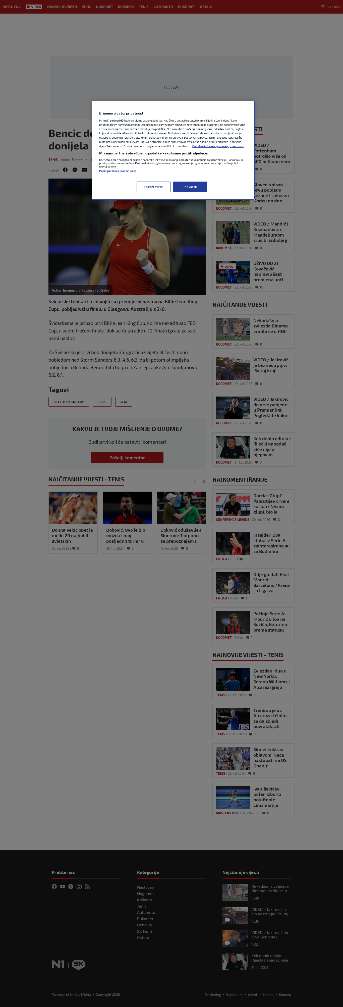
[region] (173, 150)
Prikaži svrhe (153, 186)
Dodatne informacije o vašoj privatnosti (218, 146)
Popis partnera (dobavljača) (117, 171)
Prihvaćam (190, 186)
